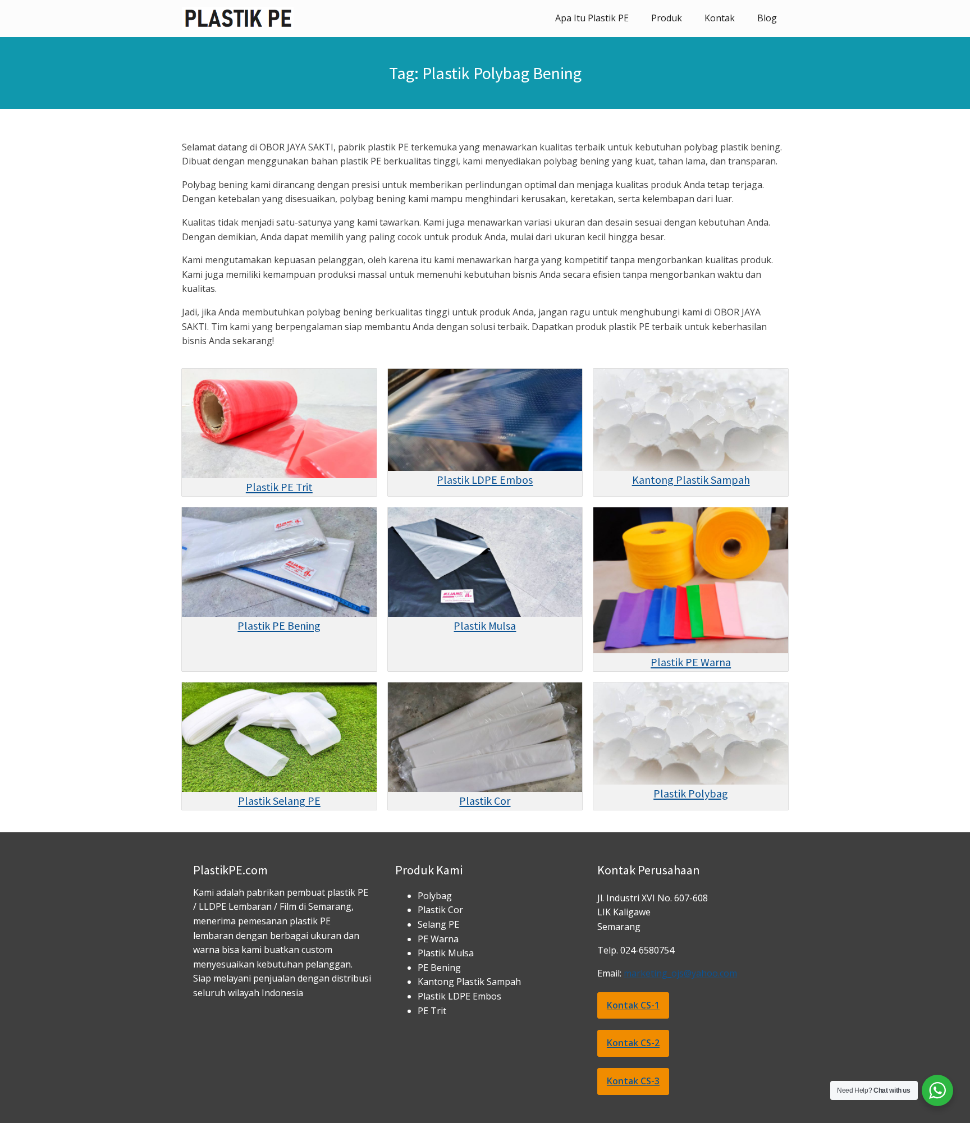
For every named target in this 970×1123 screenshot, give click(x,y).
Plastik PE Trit (279, 487)
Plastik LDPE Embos (485, 480)
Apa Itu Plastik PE (592, 18)
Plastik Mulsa (485, 625)
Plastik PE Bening (279, 625)
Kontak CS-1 (633, 1005)
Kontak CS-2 (633, 1043)
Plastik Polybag (690, 793)
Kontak (719, 18)
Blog (767, 18)
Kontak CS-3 (633, 1081)
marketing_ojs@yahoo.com (680, 973)
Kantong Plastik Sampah (691, 480)
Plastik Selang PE (279, 801)
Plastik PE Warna (691, 662)
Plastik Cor (484, 801)
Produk (666, 18)
